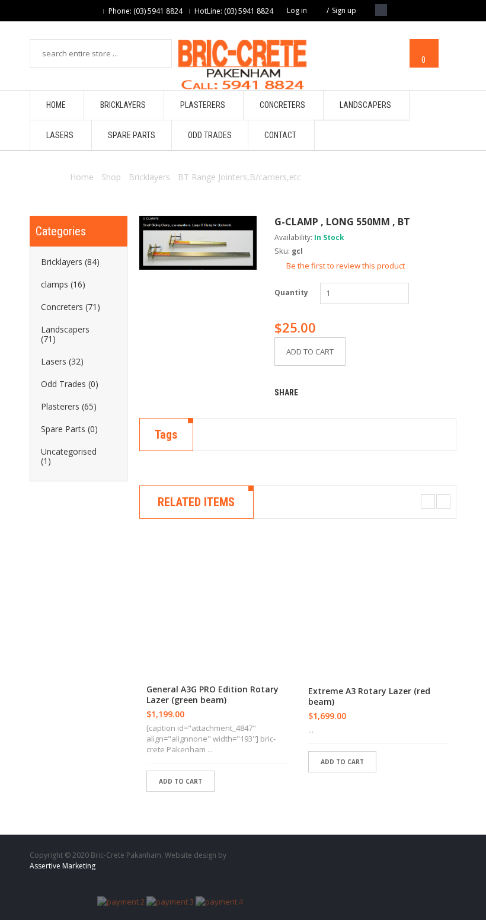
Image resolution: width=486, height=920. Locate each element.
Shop (111, 177)
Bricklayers (149, 177)
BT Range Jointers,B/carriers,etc (239, 177)
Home (82, 177)
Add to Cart (310, 351)
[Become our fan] (381, 10)
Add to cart (180, 781)
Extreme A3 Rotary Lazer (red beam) (369, 696)
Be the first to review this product (345, 265)
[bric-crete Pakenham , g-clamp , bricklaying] (198, 243)
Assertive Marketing (62, 866)
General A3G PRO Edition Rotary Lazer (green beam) (212, 694)
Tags (166, 434)
